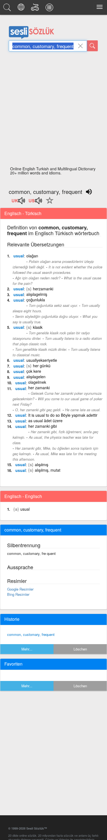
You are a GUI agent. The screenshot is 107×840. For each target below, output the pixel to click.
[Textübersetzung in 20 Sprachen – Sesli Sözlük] (22, 9)
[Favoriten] (48, 203)
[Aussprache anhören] (19, 202)
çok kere (33, 371)
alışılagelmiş (36, 294)
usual (18, 255)
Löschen (80, 649)
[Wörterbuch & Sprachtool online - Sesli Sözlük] (8, 9)
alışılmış (41, 464)
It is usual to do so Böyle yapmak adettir (62, 415)
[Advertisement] (53, 110)
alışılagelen (36, 376)
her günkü (41, 365)
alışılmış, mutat (47, 470)
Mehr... (26, 649)
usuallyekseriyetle (41, 360)
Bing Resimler (18, 594)
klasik (38, 327)
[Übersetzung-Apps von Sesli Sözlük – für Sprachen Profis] (50, 9)
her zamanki (39, 387)
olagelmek (37, 382)
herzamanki (43, 288)
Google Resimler (20, 589)
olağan (32, 255)
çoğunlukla (35, 299)
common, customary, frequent (31, 634)
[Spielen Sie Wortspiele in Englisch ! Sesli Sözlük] (36, 9)
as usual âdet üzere (45, 420)
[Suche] (92, 45)
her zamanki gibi (42, 426)
